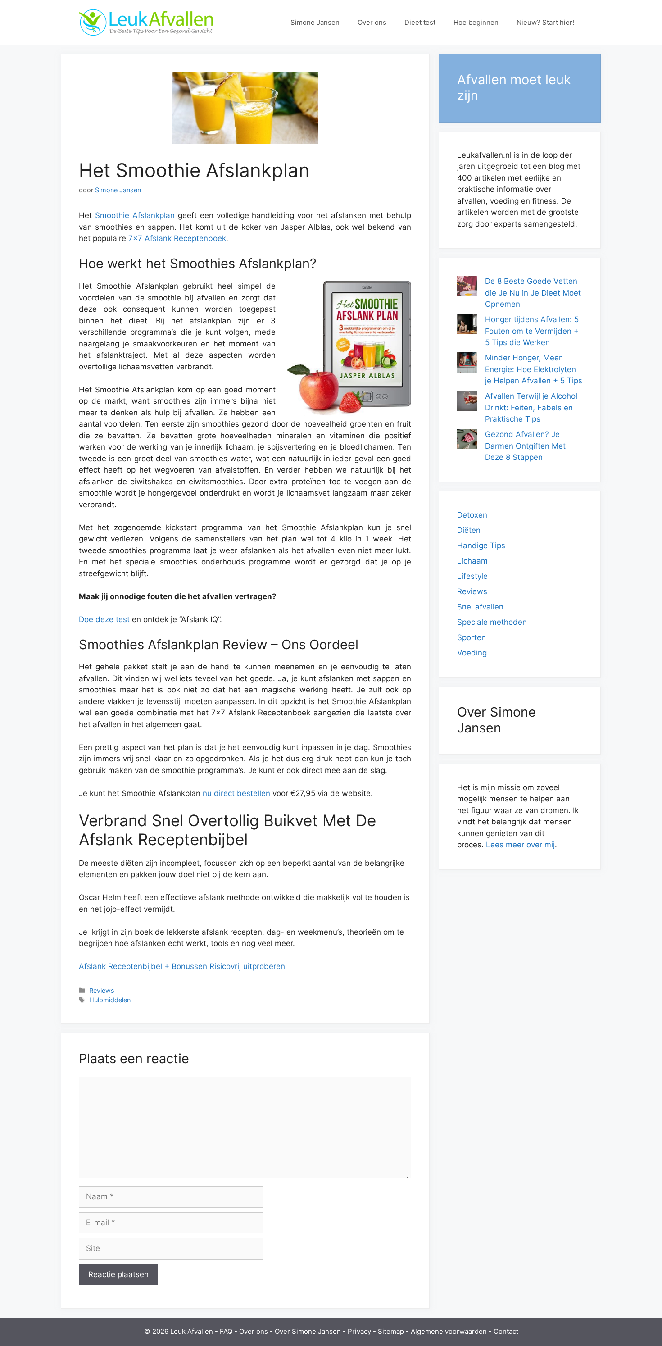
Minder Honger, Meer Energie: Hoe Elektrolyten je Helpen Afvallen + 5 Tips (533, 369)
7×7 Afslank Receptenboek (177, 238)
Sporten (471, 637)
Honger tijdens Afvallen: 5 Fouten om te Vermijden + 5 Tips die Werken (532, 331)
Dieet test (419, 22)
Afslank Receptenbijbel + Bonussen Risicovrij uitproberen (182, 966)
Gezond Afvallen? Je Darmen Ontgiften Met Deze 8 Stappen (525, 446)
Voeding (472, 652)
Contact (506, 1331)
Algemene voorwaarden (449, 1331)
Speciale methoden (492, 622)
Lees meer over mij (520, 844)
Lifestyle (472, 576)
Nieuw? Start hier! (545, 22)
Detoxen (472, 514)
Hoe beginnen (476, 22)
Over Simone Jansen (308, 1331)
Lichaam (472, 560)
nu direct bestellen (236, 793)
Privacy (359, 1331)
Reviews (101, 990)
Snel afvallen (480, 606)
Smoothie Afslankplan (135, 215)
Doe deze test (104, 619)
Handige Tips (481, 545)
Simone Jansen (315, 22)
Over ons (372, 22)
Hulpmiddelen (110, 1000)
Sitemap (391, 1331)
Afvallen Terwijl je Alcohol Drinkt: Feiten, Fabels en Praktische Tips (531, 407)
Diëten (469, 530)
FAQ (226, 1331)
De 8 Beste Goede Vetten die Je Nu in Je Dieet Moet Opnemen (533, 293)
